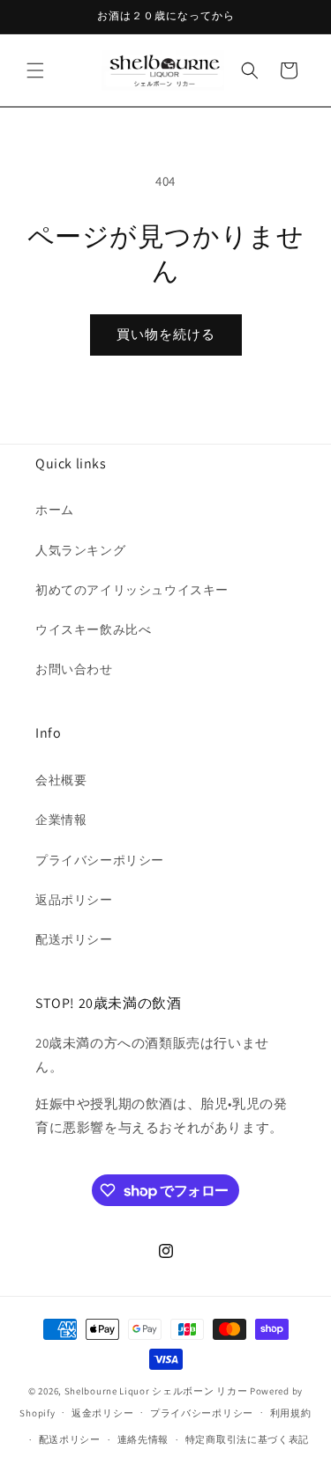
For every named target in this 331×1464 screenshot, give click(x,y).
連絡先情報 (143, 1439)
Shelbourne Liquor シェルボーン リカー (157, 1391)
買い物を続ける (166, 334)
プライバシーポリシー (99, 860)
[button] (35, 70)
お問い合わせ (74, 669)
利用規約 (291, 1413)
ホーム (54, 510)
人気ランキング (80, 550)
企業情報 (61, 820)
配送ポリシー (74, 939)
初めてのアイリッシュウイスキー (132, 590)
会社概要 (61, 780)
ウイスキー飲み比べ (93, 629)
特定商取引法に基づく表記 (247, 1439)
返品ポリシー (74, 900)
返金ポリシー (102, 1413)
